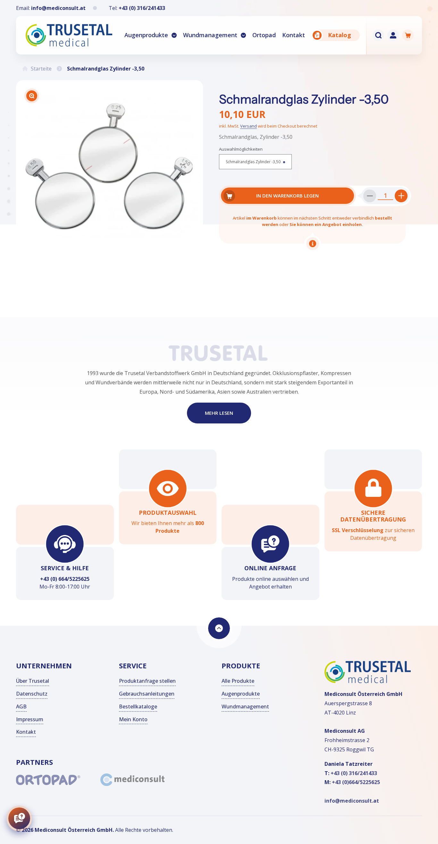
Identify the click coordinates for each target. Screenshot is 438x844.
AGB (21, 706)
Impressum (29, 719)
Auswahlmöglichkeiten (241, 149)
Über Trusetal (32, 680)
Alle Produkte (238, 680)
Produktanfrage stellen (147, 680)
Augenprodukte (146, 35)
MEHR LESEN (219, 413)
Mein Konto (133, 719)
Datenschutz (31, 693)
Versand (248, 126)
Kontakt (26, 732)
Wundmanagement (210, 35)
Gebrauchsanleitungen (146, 693)
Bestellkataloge (138, 706)
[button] (150, 35)
